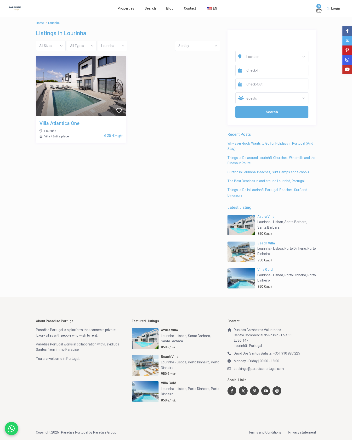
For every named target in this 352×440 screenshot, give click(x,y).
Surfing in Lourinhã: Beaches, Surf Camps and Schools (268, 172)
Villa (47, 136)
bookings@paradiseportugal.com (259, 369)
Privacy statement (302, 432)
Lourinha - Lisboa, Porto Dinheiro (281, 248)
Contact (190, 8)
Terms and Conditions (264, 432)
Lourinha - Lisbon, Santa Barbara (282, 222)
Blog (170, 8)
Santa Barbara (268, 227)
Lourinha (50, 131)
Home (40, 23)
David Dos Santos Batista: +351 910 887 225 (267, 353)
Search (150, 8)
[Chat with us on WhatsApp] (11, 428)
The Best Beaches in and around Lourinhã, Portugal (266, 181)
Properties (126, 8)
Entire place (61, 136)
